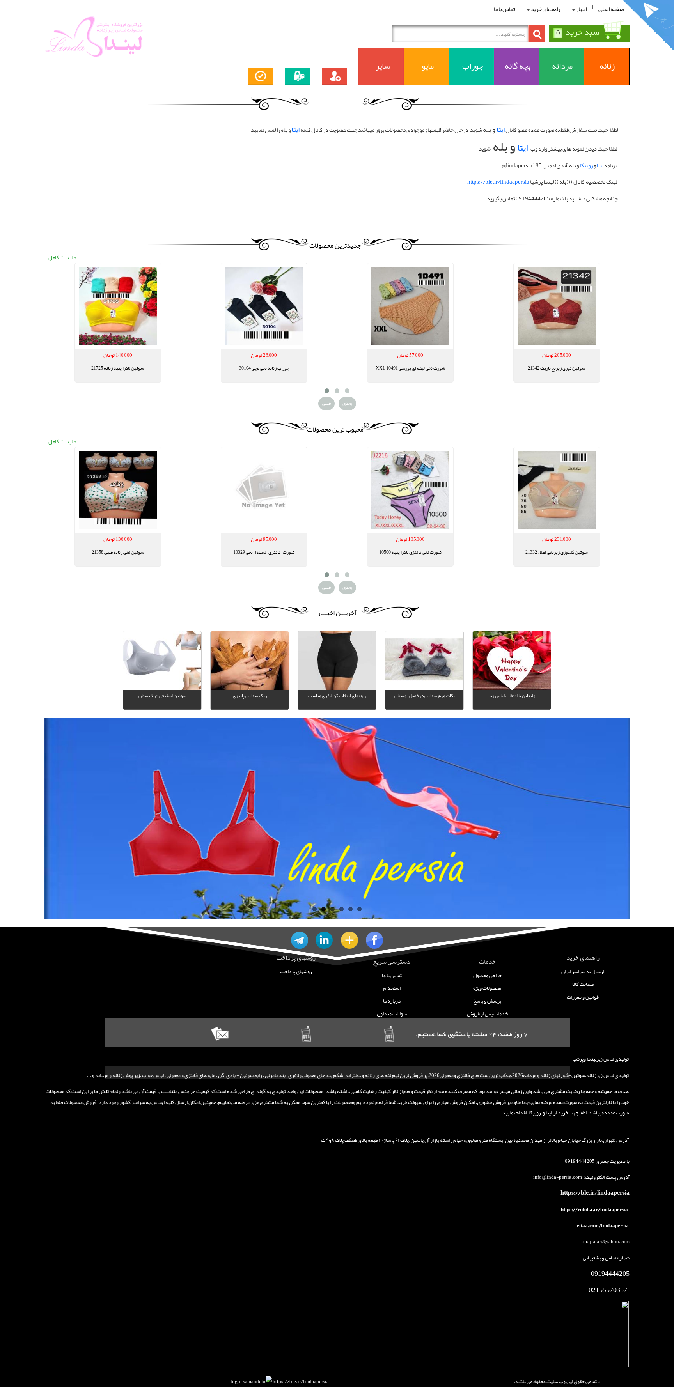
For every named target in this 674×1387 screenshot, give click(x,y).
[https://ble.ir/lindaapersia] (299, 940)
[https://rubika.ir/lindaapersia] (374, 940)
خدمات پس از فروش (487, 1013)
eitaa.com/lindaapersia (603, 1225)
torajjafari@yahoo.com (606, 1241)
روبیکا (586, 165)
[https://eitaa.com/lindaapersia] (349, 940)
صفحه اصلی (611, 9)
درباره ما (392, 1001)
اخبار (581, 9)
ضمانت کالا (583, 984)
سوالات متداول (392, 1013)
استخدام (392, 988)
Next (54, 821)
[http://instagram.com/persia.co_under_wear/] (324, 940)
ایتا (501, 129)
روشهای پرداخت (296, 971)
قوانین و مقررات (583, 997)
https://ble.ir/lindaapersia (498, 182)
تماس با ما (504, 9)
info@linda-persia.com (557, 1177)
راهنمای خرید (545, 9)
